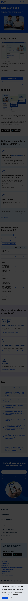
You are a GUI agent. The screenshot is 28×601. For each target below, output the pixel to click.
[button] (14, 598)
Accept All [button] (5, 597)
